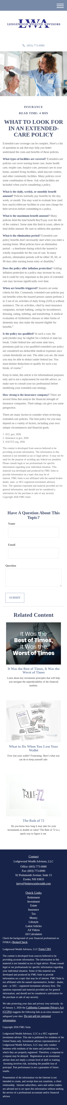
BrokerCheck (20, 942)
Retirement (33, 897)
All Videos (34, 929)
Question (10, 565)
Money (33, 917)
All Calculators (33, 934)
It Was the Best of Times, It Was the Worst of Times (33, 670)
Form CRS (45, 949)
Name (11, 523)
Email (11, 544)
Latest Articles (34, 926)
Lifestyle (33, 921)
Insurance (33, 909)
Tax (33, 913)
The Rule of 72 (33, 820)
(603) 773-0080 (35, 45)
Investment (33, 901)
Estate (33, 905)
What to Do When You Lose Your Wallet (33, 748)
